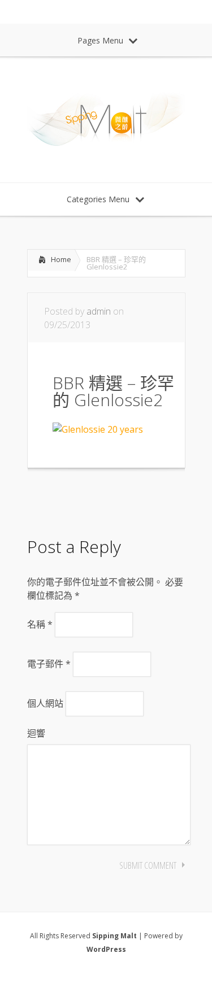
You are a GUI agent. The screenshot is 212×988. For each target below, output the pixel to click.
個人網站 (45, 703)
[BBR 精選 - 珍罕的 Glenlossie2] (98, 429)
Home (61, 259)
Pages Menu (100, 40)
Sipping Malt (114, 936)
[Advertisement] (117, 499)
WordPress (106, 949)
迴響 (36, 733)
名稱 (40, 624)
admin (98, 311)
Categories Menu (98, 199)
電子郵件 (49, 664)
